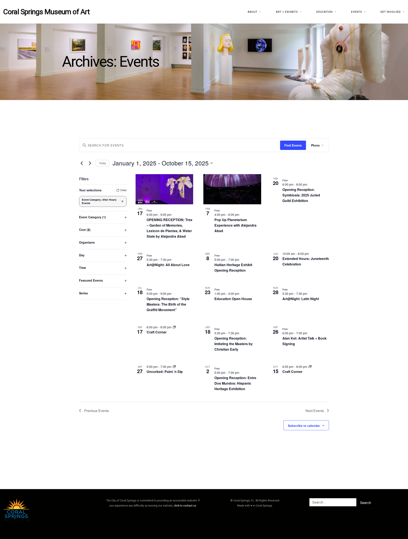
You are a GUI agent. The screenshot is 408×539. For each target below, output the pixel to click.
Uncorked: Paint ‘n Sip (165, 371)
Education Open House (233, 298)
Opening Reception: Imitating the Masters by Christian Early (233, 344)
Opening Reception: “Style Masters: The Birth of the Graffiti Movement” (168, 304)
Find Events (293, 145)
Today (102, 163)
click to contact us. (185, 505)
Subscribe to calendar (304, 425)
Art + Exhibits (287, 11)
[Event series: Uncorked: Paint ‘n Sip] (174, 366)
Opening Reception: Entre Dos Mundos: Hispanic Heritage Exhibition (235, 383)
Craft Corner (157, 332)
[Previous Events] (81, 163)
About (252, 11)
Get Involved (390, 11)
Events (356, 11)
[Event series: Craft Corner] (174, 327)
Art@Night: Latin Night (300, 298)
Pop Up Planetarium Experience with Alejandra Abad (235, 225)
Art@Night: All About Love (168, 264)
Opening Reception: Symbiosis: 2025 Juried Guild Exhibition (301, 195)
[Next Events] (89, 163)
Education (324, 11)
